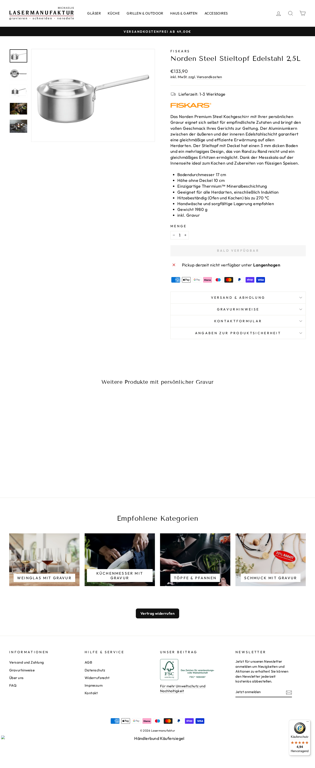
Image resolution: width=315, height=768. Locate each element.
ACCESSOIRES (216, 13)
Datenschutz (95, 670)
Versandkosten (209, 77)
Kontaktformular (238, 321)
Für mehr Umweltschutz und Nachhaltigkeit (182, 688)
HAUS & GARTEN (184, 13)
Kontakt (91, 693)
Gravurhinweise (238, 309)
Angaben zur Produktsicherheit (238, 333)
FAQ (13, 685)
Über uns (16, 678)
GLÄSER (94, 13)
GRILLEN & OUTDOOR (145, 13)
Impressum (94, 685)
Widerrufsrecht (97, 678)
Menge (178, 226)
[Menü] (307, 722)
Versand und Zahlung (26, 662)
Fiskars (180, 51)
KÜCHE (114, 13)
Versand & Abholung (238, 297)
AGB (88, 662)
